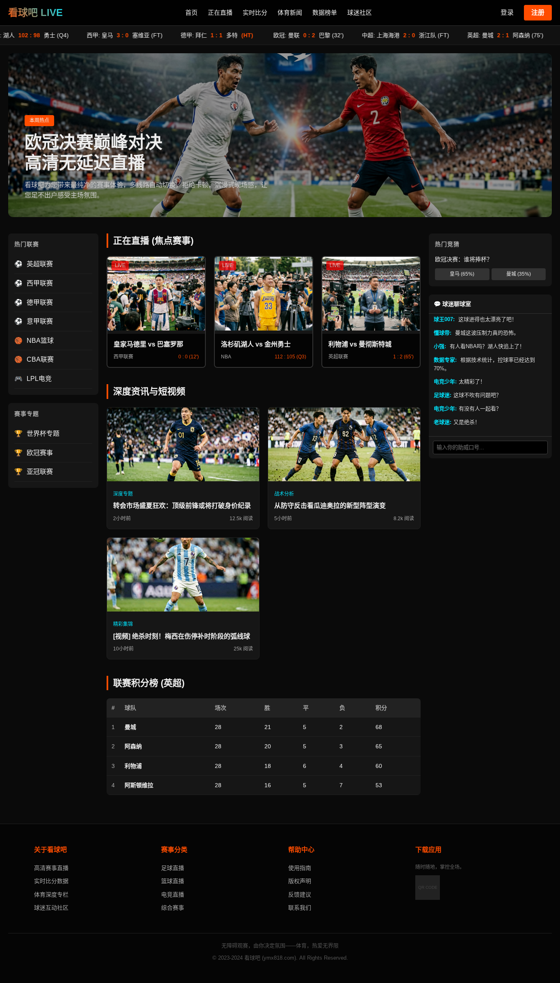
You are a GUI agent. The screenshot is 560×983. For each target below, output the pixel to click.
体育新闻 (290, 12)
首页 (191, 12)
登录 (507, 12)
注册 (537, 12)
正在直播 (220, 12)
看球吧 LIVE (35, 12)
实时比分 (255, 12)
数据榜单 (324, 12)
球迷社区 (359, 12)
